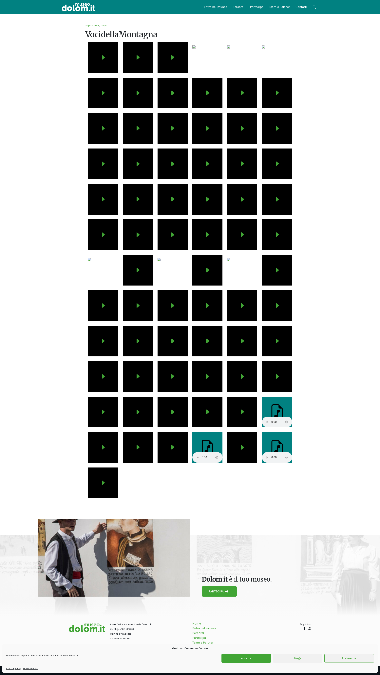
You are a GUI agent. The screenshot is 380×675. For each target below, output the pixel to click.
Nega (297, 658)
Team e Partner (279, 7)
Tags (104, 25)
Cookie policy (13, 668)
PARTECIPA (216, 591)
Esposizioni (92, 25)
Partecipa (256, 7)
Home (196, 623)
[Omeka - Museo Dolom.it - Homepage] (78, 7)
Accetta (246, 658)
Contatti (301, 7)
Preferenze (349, 658)
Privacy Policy (30, 668)
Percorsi (238, 7)
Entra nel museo (215, 7)
